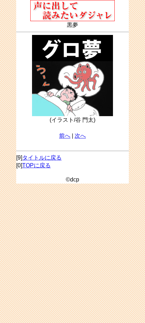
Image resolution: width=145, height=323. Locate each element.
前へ (64, 136)
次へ (80, 136)
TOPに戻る (36, 165)
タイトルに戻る (42, 158)
